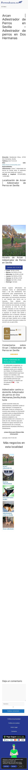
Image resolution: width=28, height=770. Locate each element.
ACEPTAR (6, 766)
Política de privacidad (14, 719)
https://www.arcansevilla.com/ (11, 164)
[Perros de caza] (11, 2)
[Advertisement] (14, 99)
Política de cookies (14, 723)
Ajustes (20, 766)
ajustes (20, 763)
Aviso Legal (14, 727)
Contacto (14, 731)
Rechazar (14, 766)
